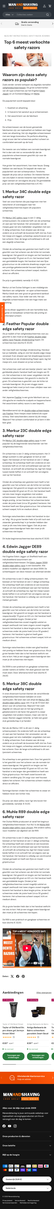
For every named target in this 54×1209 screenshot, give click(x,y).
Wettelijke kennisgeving (28, 1203)
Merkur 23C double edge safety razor (23, 440)
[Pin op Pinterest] (23, 976)
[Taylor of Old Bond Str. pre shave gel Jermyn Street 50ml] (13, 1010)
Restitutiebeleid (33, 1201)
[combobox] (27, 14)
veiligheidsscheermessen (14, 87)
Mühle (36, 93)
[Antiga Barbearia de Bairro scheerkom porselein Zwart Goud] (38, 1010)
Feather (18, 397)
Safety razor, (35, 36)
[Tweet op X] (12, 976)
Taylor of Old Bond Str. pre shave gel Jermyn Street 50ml (13, 1030)
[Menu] (4, 6)
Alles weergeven (43, 992)
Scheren (46, 36)
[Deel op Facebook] (17, 976)
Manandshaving (13, 1196)
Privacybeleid (7, 1201)
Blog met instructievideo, (16, 36)
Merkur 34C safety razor (17, 217)
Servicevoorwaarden (10, 1203)
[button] (50, 6)
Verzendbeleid (20, 1201)
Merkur (27, 93)
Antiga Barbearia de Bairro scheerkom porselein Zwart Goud (37, 1030)
